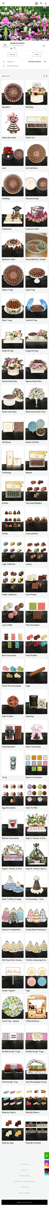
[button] (24, 46)
